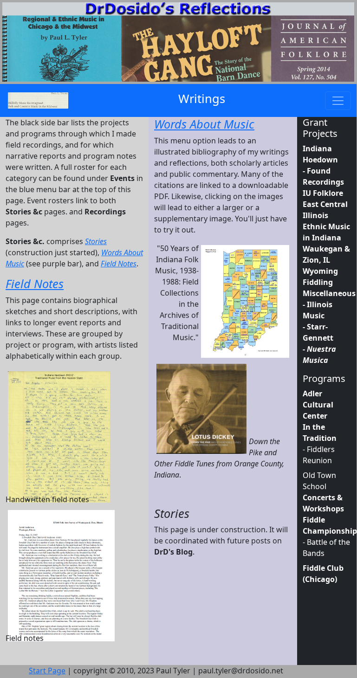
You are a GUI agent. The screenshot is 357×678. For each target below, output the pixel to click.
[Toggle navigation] (338, 100)
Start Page (47, 670)
